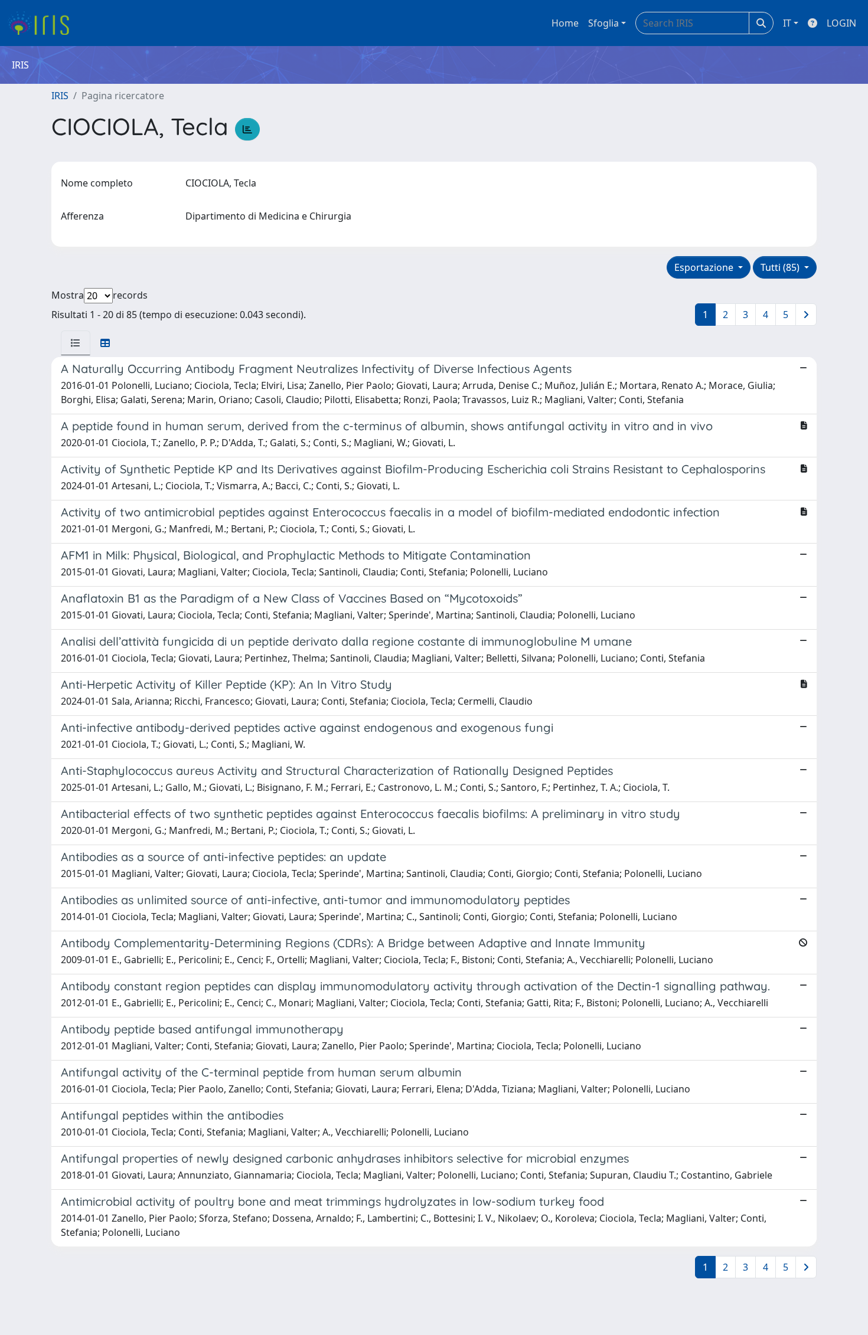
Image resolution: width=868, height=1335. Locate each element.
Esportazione (705, 267)
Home (565, 23)
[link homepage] (43, 23)
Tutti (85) (781, 267)
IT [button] (787, 23)
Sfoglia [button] (603, 23)
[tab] (75, 343)
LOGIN (841, 23)
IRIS (59, 95)
